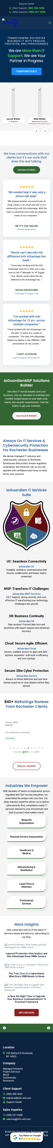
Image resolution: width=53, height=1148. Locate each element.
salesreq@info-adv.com (18, 1119)
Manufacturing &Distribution (26, 869)
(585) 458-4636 (14, 1094)
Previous (4, 1028)
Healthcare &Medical (26, 852)
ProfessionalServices (26, 902)
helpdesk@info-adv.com (18, 1098)
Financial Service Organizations (26, 836)
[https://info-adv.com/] (9, 22)
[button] (50, 22)
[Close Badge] (42, 1133)
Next (48, 1028)
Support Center (14, 1102)
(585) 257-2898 (14, 1115)
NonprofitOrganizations (26, 821)
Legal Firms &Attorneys (26, 885)
